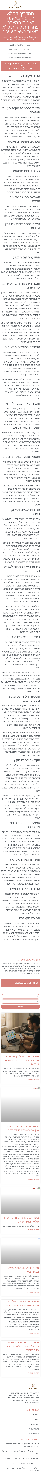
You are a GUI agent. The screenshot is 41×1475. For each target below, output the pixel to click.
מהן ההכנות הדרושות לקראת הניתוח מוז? (25, 1463)
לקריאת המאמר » (33, 1080)
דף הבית (35, 37)
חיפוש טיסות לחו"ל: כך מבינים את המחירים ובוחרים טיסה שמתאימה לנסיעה (21, 1060)
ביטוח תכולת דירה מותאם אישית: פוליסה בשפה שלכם (21, 1458)
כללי (29, 37)
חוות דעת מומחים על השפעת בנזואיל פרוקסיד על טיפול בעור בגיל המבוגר (22, 1346)
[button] (4, 982)
